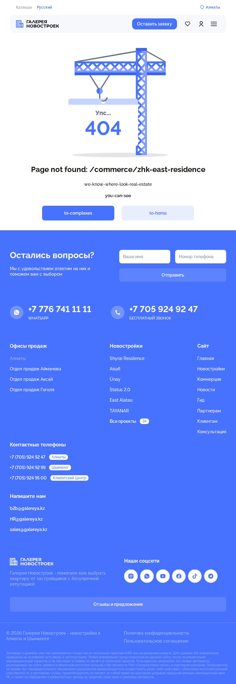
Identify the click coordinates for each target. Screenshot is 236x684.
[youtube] (163, 576)
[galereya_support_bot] (211, 576)
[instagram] (131, 576)
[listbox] (35, 379)
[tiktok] (195, 576)
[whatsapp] (147, 576)
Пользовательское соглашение (156, 641)
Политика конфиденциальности (156, 633)
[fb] (179, 576)
